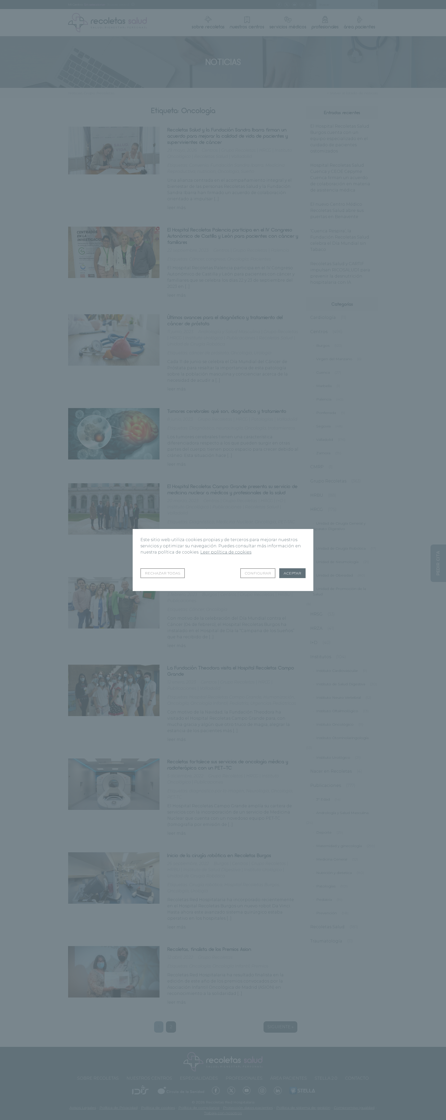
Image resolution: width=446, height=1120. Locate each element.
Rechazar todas (162, 573)
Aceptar (292, 573)
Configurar (258, 573)
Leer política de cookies (225, 552)
